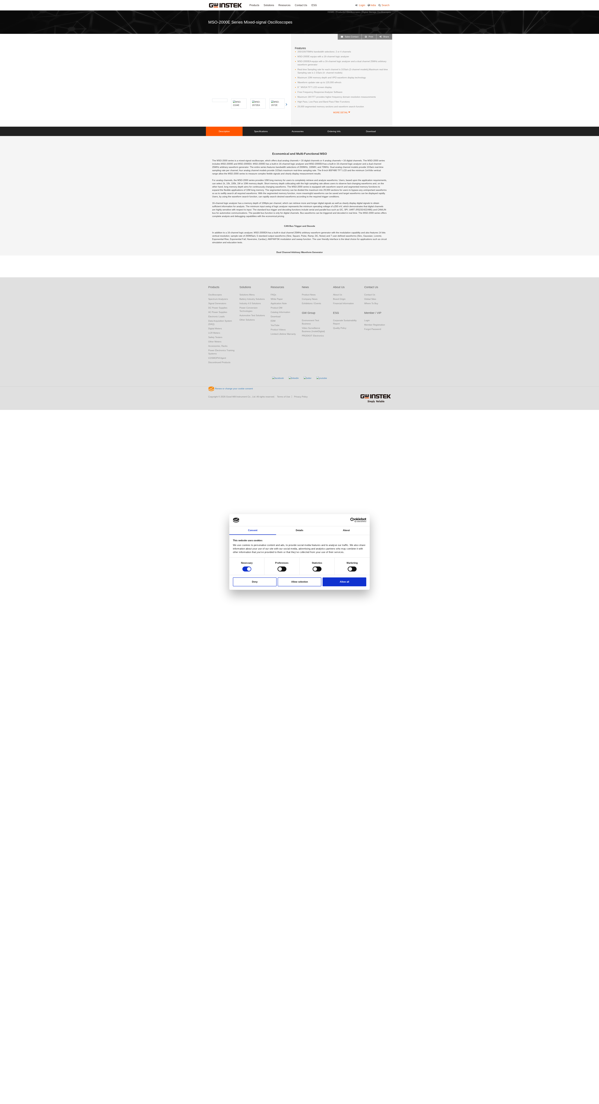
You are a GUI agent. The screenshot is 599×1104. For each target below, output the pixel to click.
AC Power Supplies (217, 312)
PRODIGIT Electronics (313, 335)
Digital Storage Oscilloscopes (376, 12)
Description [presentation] (224, 131)
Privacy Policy (301, 396)
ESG (314, 5)
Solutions (269, 5)
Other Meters (214, 341)
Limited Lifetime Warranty (283, 334)
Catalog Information (280, 312)
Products (254, 5)
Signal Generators (217, 303)
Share (385, 36)
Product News (309, 294)
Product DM (276, 307)
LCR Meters (214, 333)
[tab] (224, 131)
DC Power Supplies (217, 307)
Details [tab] (299, 530)
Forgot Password (372, 329)
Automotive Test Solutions (252, 315)
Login (361, 5)
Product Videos (278, 329)
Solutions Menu (247, 294)
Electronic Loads (216, 316)
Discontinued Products (219, 362)
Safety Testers (215, 337)
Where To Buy (371, 303)
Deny (255, 581)
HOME (331, 12)
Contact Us (301, 5)
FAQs (273, 294)
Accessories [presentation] (298, 131)
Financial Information (343, 303)
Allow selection (299, 581)
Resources (284, 5)
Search (386, 5)
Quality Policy (339, 328)
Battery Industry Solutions (252, 299)
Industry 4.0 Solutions (250, 303)
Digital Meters (215, 328)
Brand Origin (339, 299)
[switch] (282, 569)
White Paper (277, 299)
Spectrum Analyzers (218, 299)
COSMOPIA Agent (217, 358)
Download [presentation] (371, 131)
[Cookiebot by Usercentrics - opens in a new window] (352, 520)
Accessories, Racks (217, 346)
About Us (339, 287)
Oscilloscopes (353, 12)
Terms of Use (283, 396)
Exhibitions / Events (311, 303)
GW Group (308, 312)
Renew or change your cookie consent (233, 388)
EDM (273, 321)
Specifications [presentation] (261, 131)
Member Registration (374, 324)
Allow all (344, 581)
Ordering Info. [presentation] (334, 131)
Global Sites (370, 299)
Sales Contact (351, 36)
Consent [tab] (252, 530)
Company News (309, 299)
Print (370, 36)
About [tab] (346, 530)
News (305, 287)
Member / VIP (372, 312)
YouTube (275, 325)
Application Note (279, 303)
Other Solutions (247, 320)
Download (275, 316)
